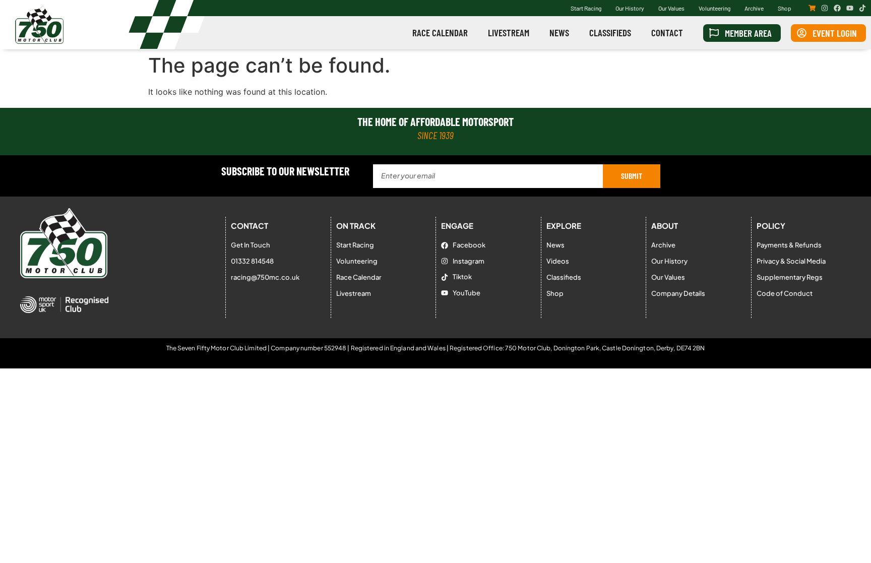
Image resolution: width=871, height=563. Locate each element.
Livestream (508, 32)
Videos (557, 261)
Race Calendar (440, 32)
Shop (784, 8)
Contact (667, 32)
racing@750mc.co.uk (265, 277)
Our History (629, 8)
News (559, 32)
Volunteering (714, 8)
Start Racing (586, 8)
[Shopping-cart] (812, 8)
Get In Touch (250, 245)
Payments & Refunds (789, 245)
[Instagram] (824, 8)
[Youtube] (849, 8)
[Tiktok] (862, 8)
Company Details (678, 293)
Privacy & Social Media (791, 261)
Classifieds (610, 32)
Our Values (671, 8)
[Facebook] (837, 8)
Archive (754, 8)
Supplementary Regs (790, 277)
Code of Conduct (785, 293)
